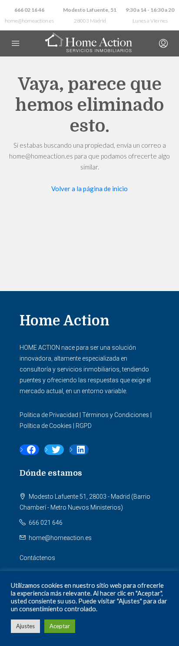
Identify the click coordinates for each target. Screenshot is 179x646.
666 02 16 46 (29, 10)
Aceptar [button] (60, 626)
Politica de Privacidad (49, 414)
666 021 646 (46, 522)
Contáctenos (37, 557)
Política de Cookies (46, 425)
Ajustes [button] (25, 626)
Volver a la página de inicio (89, 188)
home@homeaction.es (29, 20)
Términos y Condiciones (115, 414)
